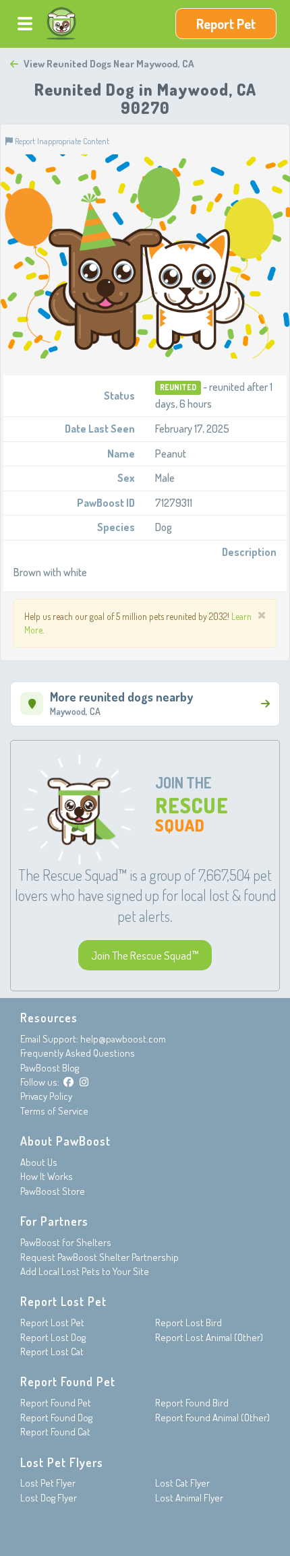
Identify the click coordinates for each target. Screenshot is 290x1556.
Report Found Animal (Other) (212, 1417)
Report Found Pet (55, 1402)
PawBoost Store (52, 1191)
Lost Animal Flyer (189, 1497)
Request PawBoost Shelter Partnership (99, 1257)
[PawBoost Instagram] (84, 1082)
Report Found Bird (192, 1402)
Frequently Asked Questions (77, 1053)
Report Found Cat (55, 1431)
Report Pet (226, 23)
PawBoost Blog (49, 1067)
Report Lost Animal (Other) (209, 1337)
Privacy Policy (46, 1096)
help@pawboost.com (123, 1038)
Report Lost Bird (188, 1322)
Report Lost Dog (53, 1337)
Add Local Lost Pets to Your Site (84, 1271)
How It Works (46, 1176)
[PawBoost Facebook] (68, 1082)
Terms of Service (54, 1110)
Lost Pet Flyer (48, 1482)
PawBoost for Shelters (65, 1242)
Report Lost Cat (52, 1351)
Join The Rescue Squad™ (145, 955)
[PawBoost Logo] (61, 23)
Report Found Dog (56, 1417)
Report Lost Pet (52, 1322)
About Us (38, 1162)
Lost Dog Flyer (48, 1497)
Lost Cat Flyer (182, 1482)
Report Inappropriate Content (61, 140)
